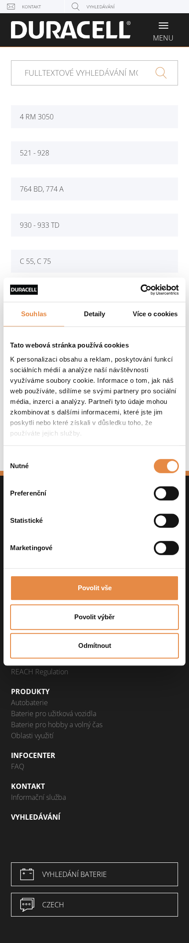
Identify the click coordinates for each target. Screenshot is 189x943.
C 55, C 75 (35, 261)
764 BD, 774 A (42, 189)
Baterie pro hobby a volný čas (56, 724)
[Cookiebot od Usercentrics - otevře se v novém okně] (140, 290)
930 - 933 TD (39, 225)
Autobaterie (29, 702)
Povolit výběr (94, 617)
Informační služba (38, 797)
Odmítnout (94, 645)
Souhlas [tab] (34, 314)
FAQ (17, 766)
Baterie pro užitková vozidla (53, 713)
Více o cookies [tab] (155, 314)
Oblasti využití (32, 735)
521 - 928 (34, 153)
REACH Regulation (39, 672)
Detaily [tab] (94, 314)
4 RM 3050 (37, 117)
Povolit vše (95, 588)
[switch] (166, 493)
